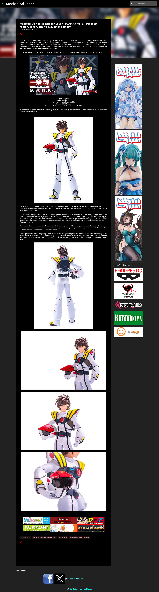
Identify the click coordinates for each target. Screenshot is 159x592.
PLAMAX (87, 537)
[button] (21, 33)
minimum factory (76, 537)
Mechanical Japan (20, 4)
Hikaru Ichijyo (25, 537)
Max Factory (63, 537)
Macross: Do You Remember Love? (44, 537)
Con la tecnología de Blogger (80, 589)
